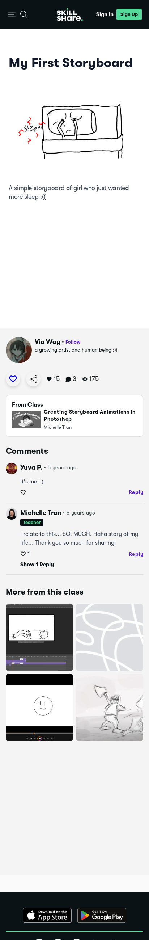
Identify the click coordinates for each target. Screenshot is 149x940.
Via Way (47, 341)
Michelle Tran (40, 512)
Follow (73, 342)
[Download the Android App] (101, 915)
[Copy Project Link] (33, 379)
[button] (11, 14)
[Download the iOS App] (47, 915)
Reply (136, 492)
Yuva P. (31, 467)
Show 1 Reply (37, 564)
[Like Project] (13, 379)
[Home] (70, 14)
